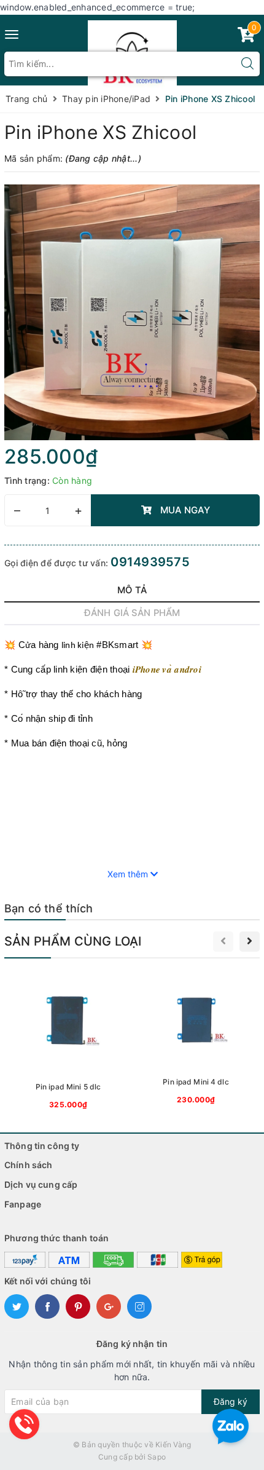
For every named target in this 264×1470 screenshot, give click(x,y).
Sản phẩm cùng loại (73, 941)
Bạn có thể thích (48, 908)
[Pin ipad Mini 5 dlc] (68, 1042)
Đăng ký (230, 1401)
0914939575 (150, 562)
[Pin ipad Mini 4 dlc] (196, 1039)
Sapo (156, 1456)
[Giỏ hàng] (246, 37)
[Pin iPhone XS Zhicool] (132, 312)
